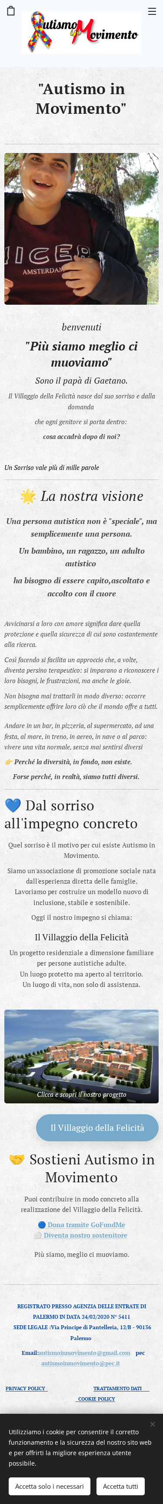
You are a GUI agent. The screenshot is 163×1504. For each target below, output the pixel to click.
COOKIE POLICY (96, 1399)
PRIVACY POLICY (27, 1388)
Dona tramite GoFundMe (86, 1224)
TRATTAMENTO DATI (121, 1388)
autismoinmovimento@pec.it (80, 1363)
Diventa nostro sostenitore (85, 1235)
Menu (152, 11)
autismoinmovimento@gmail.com (84, 1353)
